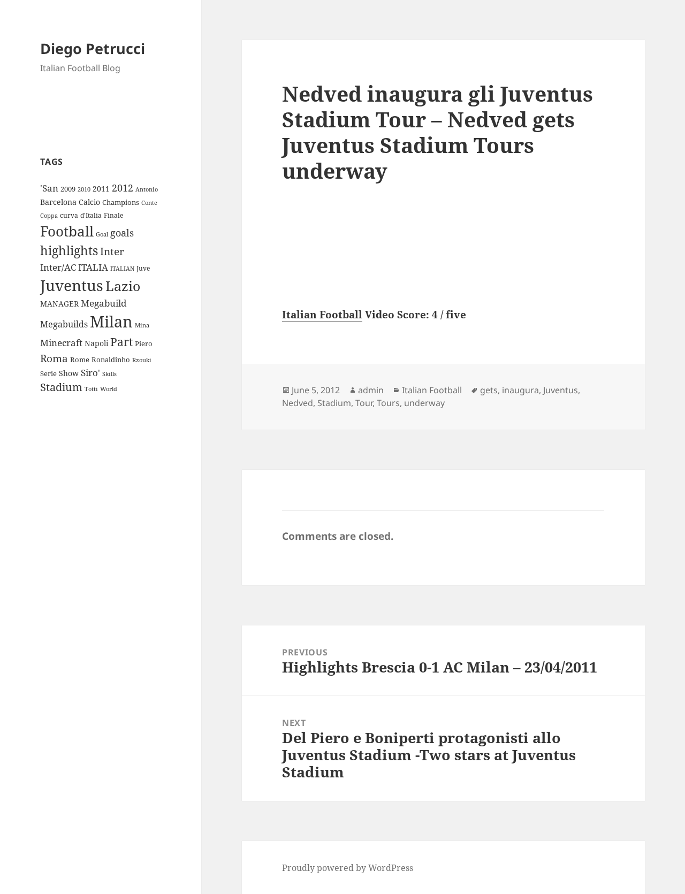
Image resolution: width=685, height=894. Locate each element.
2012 (122, 187)
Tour (363, 403)
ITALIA (93, 267)
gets (489, 390)
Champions (120, 202)
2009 (67, 189)
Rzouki (141, 360)
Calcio (89, 202)
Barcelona (58, 202)
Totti (91, 389)
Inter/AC (58, 267)
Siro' (90, 372)
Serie (48, 373)
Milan (111, 321)
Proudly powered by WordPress (347, 868)
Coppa (49, 215)
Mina (142, 325)
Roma (54, 358)
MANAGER (59, 304)
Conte (149, 202)
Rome (79, 359)
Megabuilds (64, 324)
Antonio (146, 189)
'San (49, 188)
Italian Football (322, 315)
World (108, 389)
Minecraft (61, 343)
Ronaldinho (111, 359)
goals (122, 232)
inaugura (520, 390)
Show (69, 373)
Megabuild (103, 303)
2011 (101, 189)
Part (121, 341)
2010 (84, 189)
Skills (109, 374)
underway (424, 403)
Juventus (71, 285)
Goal (102, 234)
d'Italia (91, 215)
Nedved (297, 403)
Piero (144, 343)
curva (69, 215)
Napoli (96, 343)
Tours (388, 403)
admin (371, 390)
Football (67, 231)
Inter (112, 251)
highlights (69, 250)
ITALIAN (122, 268)
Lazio (122, 286)
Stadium (61, 387)
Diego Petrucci (92, 48)
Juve (143, 268)
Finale (113, 215)
